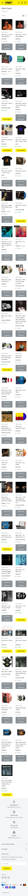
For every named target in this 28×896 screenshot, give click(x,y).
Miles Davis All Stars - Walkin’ (21, 708)
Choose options (7, 119)
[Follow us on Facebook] (3, 877)
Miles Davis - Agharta (7, 69)
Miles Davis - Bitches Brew (7, 140)
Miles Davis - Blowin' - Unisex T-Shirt (7, 171)
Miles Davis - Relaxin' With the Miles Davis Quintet (7, 428)
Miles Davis (5, 32)
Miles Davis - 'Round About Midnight (7, 35)
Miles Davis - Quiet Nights (20, 391)
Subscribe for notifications (7, 47)
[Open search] (19, 2)
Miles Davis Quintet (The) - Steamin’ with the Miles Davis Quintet (21, 745)
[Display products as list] (25, 15)
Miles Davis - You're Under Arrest (7, 708)
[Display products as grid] (23, 15)
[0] (25, 3)
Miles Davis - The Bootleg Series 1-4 (20, 536)
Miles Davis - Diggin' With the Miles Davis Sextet (7, 207)
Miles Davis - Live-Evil (20, 242)
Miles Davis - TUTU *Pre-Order (21, 606)
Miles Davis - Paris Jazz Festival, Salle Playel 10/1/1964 (6, 392)
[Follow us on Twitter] (6, 877)
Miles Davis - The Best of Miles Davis (6, 536)
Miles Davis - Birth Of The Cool (7, 104)
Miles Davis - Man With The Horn (6, 280)
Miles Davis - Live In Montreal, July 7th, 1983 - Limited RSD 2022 (7, 244)
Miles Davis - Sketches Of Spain (20, 427)
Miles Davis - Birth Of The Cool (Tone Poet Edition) (21, 105)
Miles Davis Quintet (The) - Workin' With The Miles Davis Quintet (7, 783)
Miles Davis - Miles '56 (6, 316)
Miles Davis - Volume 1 (7, 641)
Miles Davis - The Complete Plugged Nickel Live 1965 (6, 571)
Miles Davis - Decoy (21, 171)
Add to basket (7, 150)
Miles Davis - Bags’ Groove (20, 69)
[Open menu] (2, 2)
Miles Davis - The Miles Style (20, 570)
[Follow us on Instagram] (8, 877)
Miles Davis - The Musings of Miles (6, 606)
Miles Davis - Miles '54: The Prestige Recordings (20, 281)
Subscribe (6, 868)
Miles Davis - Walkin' (7, 671)
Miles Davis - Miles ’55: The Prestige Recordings (6, 357)
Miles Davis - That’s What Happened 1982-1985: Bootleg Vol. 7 (21, 500)
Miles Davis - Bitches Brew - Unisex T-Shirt (21, 140)
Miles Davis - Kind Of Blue (21, 206)
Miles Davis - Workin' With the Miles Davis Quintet (21, 673)
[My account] (22, 2)
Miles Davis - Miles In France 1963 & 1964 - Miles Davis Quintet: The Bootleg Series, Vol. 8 (21, 319)
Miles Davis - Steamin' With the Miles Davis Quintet (7, 499)
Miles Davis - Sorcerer (5, 463)
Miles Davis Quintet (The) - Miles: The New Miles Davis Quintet (7, 745)
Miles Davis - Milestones (19, 356)
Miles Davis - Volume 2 (21, 641)
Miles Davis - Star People (20, 463)
